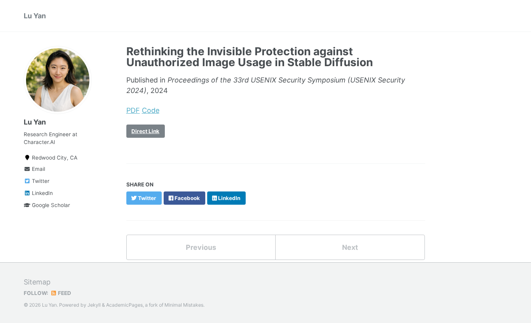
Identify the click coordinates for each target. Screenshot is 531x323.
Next (350, 247)
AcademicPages (124, 305)
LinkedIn (41, 193)
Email (37, 169)
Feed (64, 293)
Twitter (39, 181)
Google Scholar (50, 205)
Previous (201, 247)
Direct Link (145, 131)
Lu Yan (35, 16)
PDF (133, 110)
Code (150, 110)
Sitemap (37, 282)
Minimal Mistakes (183, 305)
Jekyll (94, 305)
